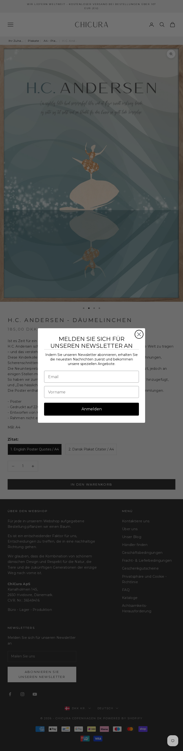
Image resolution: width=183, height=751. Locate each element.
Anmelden (91, 409)
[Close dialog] (139, 334)
